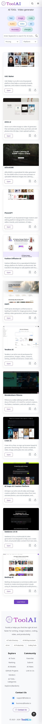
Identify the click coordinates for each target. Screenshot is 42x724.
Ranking (12, 662)
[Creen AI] (21, 428)
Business (15, 29)
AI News (30, 666)
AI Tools (12, 658)
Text (10, 18)
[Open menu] (38, 3)
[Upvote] (35, 90)
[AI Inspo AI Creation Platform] (21, 473)
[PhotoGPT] (21, 200)
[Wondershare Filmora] (21, 382)
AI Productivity (18, 645)
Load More (21, 602)
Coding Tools (32, 645)
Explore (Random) (12, 686)
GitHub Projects (12, 670)
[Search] (32, 3)
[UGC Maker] (21, 64)
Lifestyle (27, 29)
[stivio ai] (21, 109)
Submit (30, 662)
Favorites (30, 658)
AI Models (12, 666)
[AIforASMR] (21, 155)
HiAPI (7, 304)
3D (31, 24)
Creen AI (8, 441)
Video (22, 24)
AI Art (7, 645)
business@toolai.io (23, 703)
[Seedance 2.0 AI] (21, 519)
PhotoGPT (9, 213)
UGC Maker (9, 76)
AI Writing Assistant (29, 640)
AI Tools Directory (12, 640)
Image (20, 18)
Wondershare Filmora (13, 395)
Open (9, 90)
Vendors (12, 675)
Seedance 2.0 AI (11, 532)
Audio (12, 24)
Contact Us (22, 710)
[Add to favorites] (30, 90)
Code (31, 18)
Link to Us (30, 670)
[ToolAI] (11, 3)
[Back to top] (34, 714)
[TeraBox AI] (21, 337)
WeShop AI (9, 577)
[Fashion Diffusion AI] (21, 246)
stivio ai (8, 122)
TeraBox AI (9, 349)
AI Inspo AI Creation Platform (17, 486)
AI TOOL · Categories (12, 680)
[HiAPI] (21, 291)
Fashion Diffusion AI (13, 258)
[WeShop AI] (21, 564)
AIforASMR (9, 167)
